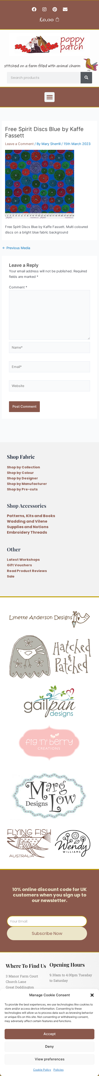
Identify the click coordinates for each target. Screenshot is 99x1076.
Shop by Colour (20, 472)
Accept (50, 1034)
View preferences (49, 1059)
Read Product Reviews (27, 571)
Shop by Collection (23, 467)
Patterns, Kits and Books (31, 515)
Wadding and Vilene (27, 521)
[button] (92, 995)
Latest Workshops (23, 559)
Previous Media (16, 248)
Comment (18, 287)
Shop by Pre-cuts (22, 489)
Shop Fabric (21, 456)
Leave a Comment (19, 144)
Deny (49, 1046)
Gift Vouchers (19, 565)
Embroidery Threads (27, 532)
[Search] (86, 77)
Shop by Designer (22, 478)
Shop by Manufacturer (27, 483)
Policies (58, 1069)
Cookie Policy (42, 1069)
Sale (11, 576)
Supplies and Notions (27, 526)
